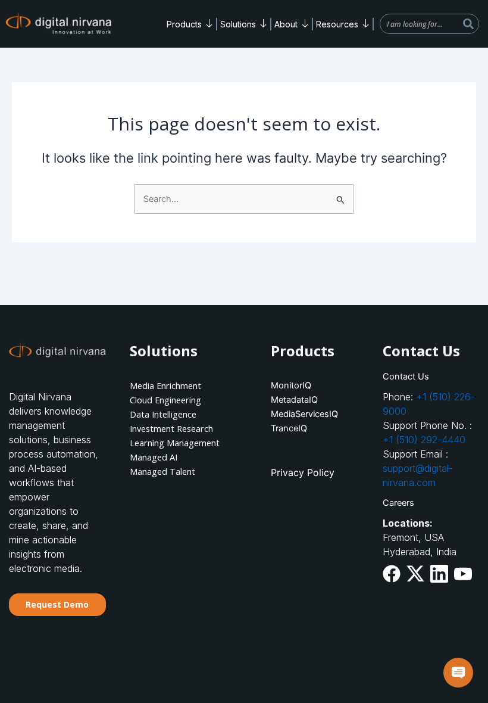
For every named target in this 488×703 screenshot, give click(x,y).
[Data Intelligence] (178, 414)
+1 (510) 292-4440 (424, 440)
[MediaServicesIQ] (315, 414)
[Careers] (431, 503)
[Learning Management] (178, 443)
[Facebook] (392, 574)
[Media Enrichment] (178, 385)
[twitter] (415, 573)
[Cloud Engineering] (178, 400)
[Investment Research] (178, 428)
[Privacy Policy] (315, 472)
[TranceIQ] (315, 428)
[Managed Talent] (178, 471)
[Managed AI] (178, 457)
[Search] (468, 23)
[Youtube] (463, 572)
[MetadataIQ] (315, 400)
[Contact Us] (431, 376)
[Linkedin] (439, 574)
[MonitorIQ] (315, 385)
